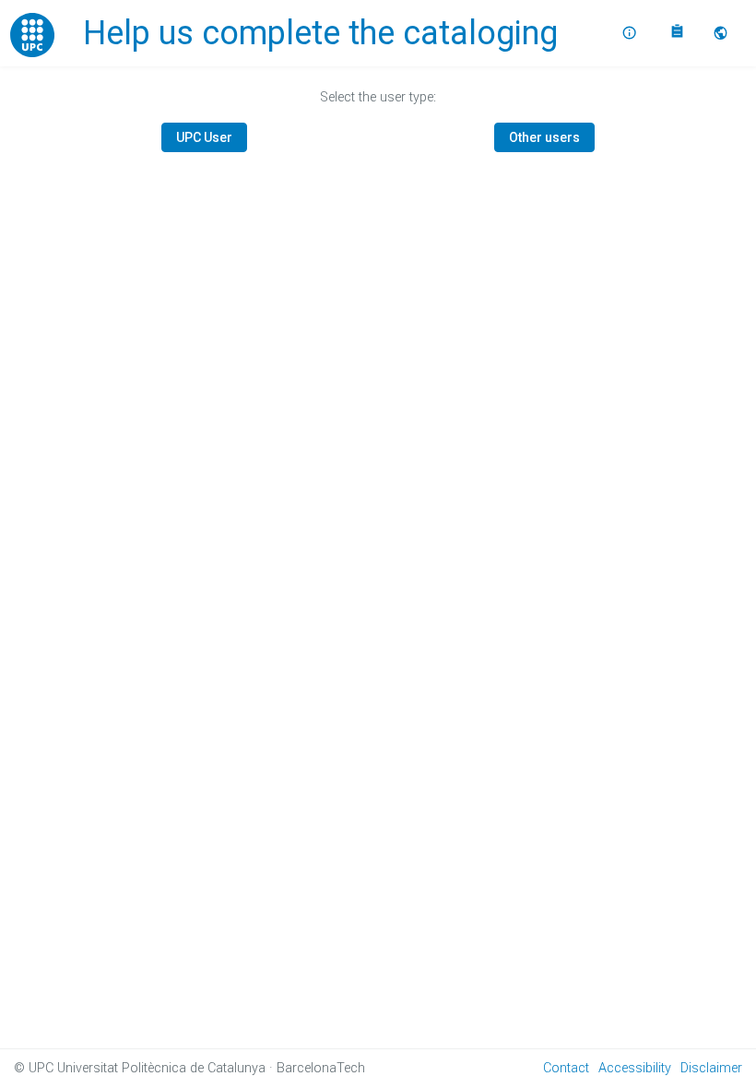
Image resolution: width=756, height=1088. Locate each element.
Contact (566, 1068)
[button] (723, 33)
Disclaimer (711, 1068)
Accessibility (634, 1068)
